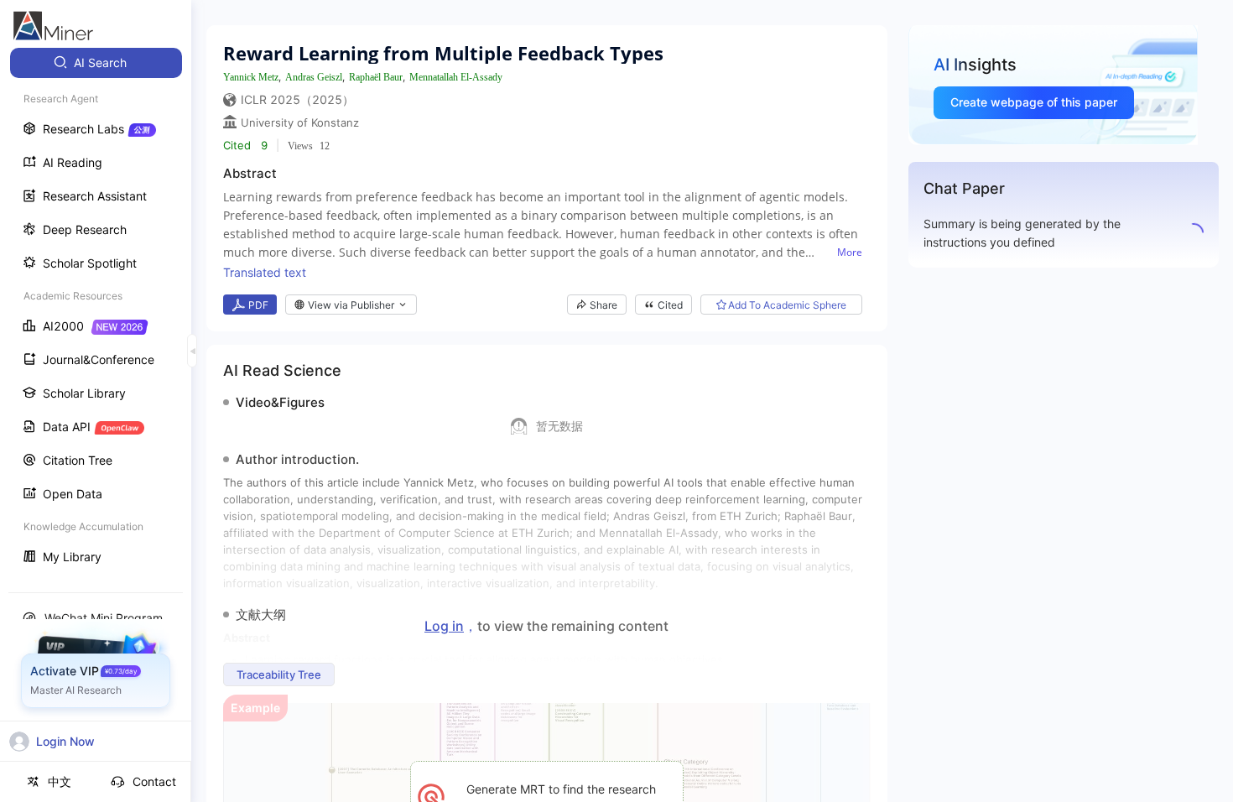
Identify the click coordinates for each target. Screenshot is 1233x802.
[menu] (95, 311)
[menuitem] (96, 63)
